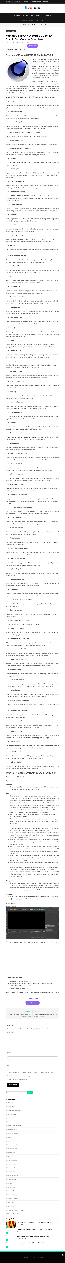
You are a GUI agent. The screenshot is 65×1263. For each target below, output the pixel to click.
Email (9, 1059)
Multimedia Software (13, 1168)
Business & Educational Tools (15, 1110)
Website (9, 1066)
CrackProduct (25, 1257)
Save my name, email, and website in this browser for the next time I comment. (31, 1072)
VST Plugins (47, 15)
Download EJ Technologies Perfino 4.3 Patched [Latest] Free (35, 1)
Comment (10, 1032)
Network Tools (11, 1172)
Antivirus (17, 15)
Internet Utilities (12, 1160)
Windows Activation (27, 20)
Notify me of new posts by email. (18, 1079)
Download (32, 46)
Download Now (32, 998)
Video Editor (11, 1202)
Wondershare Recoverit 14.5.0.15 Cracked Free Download (33, 1243)
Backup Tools (11, 1106)
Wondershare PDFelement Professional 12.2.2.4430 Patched (34, 1229)
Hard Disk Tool (11, 1156)
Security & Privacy (12, 1198)
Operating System (12, 1175)
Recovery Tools (11, 1191)
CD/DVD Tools (11, 1114)
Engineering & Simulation (14, 1145)
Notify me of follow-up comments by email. (21, 1076)
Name (9, 1052)
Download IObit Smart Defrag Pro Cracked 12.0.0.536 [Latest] (34, 1223)
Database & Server (12, 1122)
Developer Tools (11, 31)
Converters (10, 1118)
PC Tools (9, 1183)
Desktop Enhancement (14, 1125)
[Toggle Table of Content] (24, 50)
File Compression (12, 1149)
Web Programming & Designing (16, 1210)
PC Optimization (35, 15)
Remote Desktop (12, 1195)
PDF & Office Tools (12, 1187)
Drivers (25, 15)
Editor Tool (10, 1141)
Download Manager (13, 1133)
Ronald (9, 42)
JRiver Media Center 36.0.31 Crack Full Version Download (33, 1236)
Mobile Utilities (11, 1164)
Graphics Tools (11, 1152)
